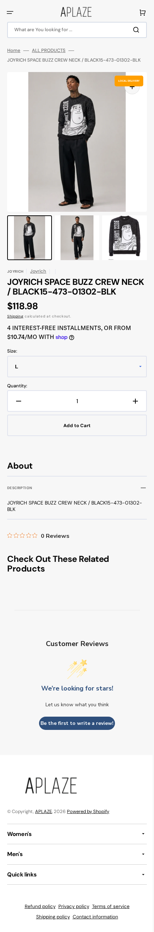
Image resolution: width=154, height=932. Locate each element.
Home (13, 50)
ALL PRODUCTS (49, 50)
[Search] (132, 30)
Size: (12, 351)
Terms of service (108, 906)
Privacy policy (71, 906)
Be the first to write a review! (74, 723)
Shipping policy (50, 917)
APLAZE (43, 811)
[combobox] (74, 30)
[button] (10, 12)
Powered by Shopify (88, 811)
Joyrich (38, 271)
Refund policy (37, 906)
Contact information (92, 917)
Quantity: (17, 386)
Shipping (15, 316)
